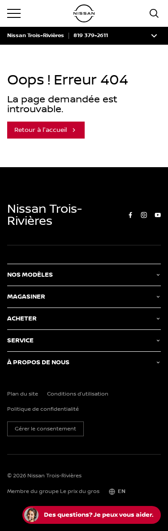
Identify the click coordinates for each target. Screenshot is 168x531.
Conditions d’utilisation (77, 394)
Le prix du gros (79, 491)
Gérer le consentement (45, 429)
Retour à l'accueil (40, 130)
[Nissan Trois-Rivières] (84, 13)
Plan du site (22, 394)
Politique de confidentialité (43, 409)
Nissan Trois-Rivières (35, 36)
